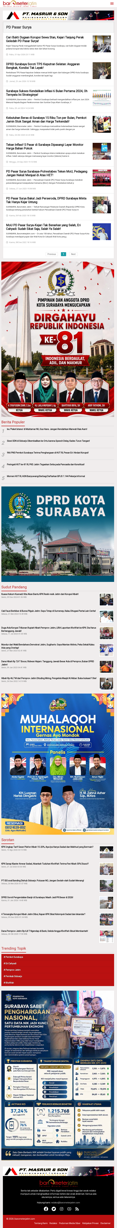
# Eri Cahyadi (10, 963)
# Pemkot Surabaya (13, 957)
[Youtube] (69, 1210)
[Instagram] (61, 1210)
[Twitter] (54, 1210)
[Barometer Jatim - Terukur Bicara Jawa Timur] (19, 3)
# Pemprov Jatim (12, 970)
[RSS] (77, 1210)
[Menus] (112, 4)
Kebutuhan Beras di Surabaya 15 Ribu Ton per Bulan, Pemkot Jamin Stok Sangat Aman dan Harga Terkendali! (46, 119)
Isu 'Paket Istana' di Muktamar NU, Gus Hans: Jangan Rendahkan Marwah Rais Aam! (47, 429)
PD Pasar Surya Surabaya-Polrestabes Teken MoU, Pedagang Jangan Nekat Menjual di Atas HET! (46, 173)
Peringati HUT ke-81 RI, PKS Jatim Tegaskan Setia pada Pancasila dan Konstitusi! (45, 464)
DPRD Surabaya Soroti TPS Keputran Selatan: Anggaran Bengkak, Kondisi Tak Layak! (43, 66)
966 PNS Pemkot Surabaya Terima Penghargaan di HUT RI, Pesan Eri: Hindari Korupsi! (48, 452)
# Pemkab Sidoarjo (13, 976)
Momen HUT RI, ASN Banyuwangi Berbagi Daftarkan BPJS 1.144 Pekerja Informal (46, 476)
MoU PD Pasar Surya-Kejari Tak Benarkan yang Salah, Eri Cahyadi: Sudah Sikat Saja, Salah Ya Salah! (43, 227)
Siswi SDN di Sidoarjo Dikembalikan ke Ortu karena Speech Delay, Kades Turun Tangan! (48, 441)
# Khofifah (9, 982)
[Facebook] (46, 1210)
